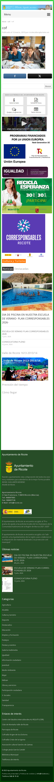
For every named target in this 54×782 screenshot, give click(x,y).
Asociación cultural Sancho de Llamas (17, 744)
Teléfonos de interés (10, 759)
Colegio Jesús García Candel (13, 749)
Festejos (5, 640)
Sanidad (5, 700)
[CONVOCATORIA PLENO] (7, 584)
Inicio (4, 21)
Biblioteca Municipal (10, 754)
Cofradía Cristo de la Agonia (13, 739)
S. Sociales (6, 695)
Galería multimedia (10, 650)
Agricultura (6, 605)
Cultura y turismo (9, 615)
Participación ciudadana (12, 690)
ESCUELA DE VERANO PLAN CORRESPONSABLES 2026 (25, 332)
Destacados (7, 625)
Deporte (5, 620)
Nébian (5, 680)
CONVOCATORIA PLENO (13, 341)
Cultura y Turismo (14, 261)
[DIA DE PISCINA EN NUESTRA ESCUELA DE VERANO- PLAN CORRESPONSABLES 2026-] (27, 292)
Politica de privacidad (10, 774)
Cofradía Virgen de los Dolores (14, 734)
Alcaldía (5, 610)
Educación (6, 630)
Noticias (8, 268)
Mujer (4, 675)
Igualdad (5, 655)
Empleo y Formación (10, 635)
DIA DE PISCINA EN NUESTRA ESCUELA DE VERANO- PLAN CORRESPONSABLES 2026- (26, 318)
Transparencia (8, 705)
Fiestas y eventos (9, 645)
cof (9, 21)
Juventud (5, 665)
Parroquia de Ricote (10, 729)
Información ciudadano (11, 660)
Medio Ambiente (9, 670)
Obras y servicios (9, 685)
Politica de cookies (27, 774)
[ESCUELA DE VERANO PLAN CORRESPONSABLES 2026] (7, 571)
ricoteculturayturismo (38, 32)
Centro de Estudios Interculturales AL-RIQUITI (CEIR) (23, 719)
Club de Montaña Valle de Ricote (15, 724)
